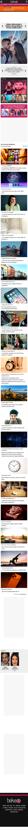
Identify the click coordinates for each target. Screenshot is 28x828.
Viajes (15, 810)
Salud (15, 808)
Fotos (10, 4)
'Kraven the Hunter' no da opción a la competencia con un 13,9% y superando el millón (14, 9)
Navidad (20, 810)
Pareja (18, 805)
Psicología (22, 808)
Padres (23, 805)
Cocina (5, 808)
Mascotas (8, 810)
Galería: (14, 106)
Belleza (9, 805)
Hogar (10, 808)
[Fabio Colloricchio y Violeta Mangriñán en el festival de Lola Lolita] (5, 112)
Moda (4, 805)
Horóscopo (14, 812)
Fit (14, 805)
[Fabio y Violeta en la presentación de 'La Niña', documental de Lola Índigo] (12, 112)
